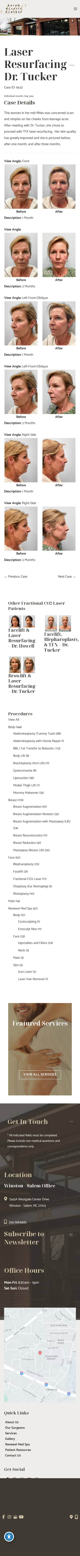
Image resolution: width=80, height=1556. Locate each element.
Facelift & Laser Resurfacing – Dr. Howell (21, 638)
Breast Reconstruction (28, 835)
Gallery (10, 1439)
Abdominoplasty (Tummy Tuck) (34, 733)
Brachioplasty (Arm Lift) (29, 763)
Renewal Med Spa (20, 908)
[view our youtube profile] (21, 1517)
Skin (16, 965)
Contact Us (13, 1455)
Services (11, 1433)
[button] (40, 1074)
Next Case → (67, 576)
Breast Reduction (24, 843)
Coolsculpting (27, 921)
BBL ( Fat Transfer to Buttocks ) (34, 748)
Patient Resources (18, 1450)
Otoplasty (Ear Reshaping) (30, 886)
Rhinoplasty (21, 894)
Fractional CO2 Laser (27, 879)
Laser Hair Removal (31, 979)
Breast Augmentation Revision (33, 814)
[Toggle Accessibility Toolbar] (9, 1537)
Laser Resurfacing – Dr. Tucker (39, 64)
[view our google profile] (15, 1517)
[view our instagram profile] (9, 1517)
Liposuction (21, 778)
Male (11, 901)
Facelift (18, 871)
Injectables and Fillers (32, 943)
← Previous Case (15, 576)
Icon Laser (25, 972)
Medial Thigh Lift (24, 785)
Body (11, 727)
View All (13, 719)
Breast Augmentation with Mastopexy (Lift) (41, 821)
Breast (12, 800)
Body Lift (19, 756)
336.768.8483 (17, 1222)
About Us (12, 1422)
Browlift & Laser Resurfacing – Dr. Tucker (21, 683)
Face (11, 857)
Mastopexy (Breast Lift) (28, 850)
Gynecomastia (22, 770)
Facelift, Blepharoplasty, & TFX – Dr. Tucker (61, 642)
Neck (21, 950)
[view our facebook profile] (3, 1517)
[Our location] (76, 1517)
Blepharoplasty (23, 864)
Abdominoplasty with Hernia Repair (37, 741)
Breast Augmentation (27, 807)
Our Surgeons (15, 1428)
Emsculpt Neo (27, 929)
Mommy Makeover (25, 793)
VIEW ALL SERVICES (39, 1074)
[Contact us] (71, 1517)
